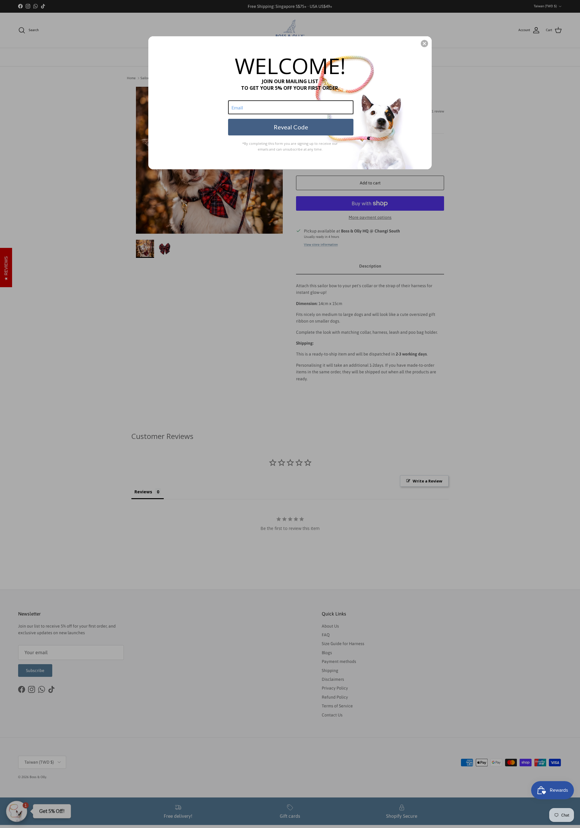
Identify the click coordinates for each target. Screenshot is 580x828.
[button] (424, 43)
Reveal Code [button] (291, 127)
